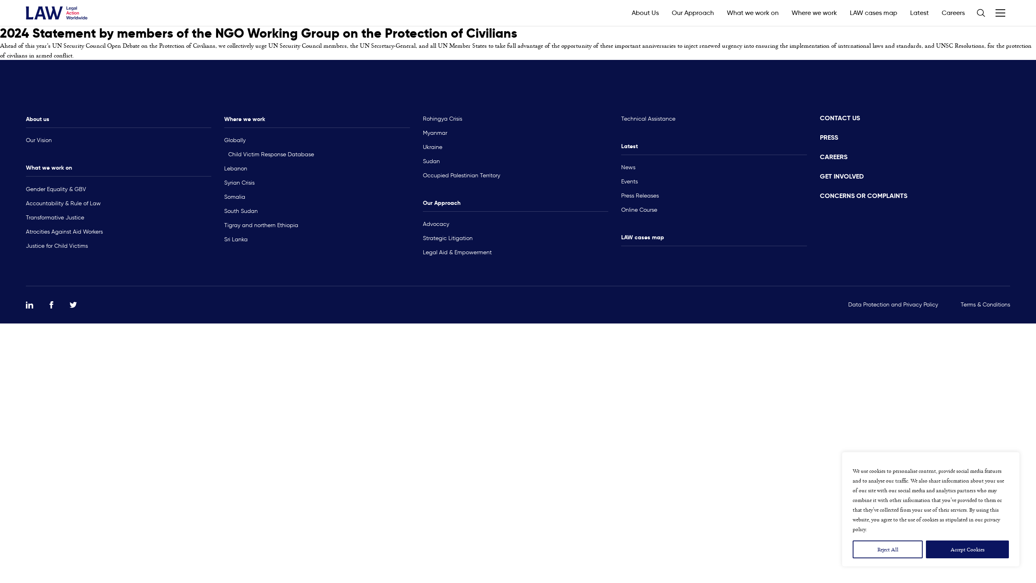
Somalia (234, 197)
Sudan (431, 161)
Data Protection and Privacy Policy (893, 304)
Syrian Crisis (239, 182)
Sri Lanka (236, 239)
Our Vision (39, 140)
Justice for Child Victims (57, 246)
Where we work (814, 13)
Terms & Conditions (985, 304)
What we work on (753, 13)
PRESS (829, 137)
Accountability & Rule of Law (63, 203)
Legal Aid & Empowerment (457, 252)
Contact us (840, 118)
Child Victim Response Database (271, 154)
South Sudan (241, 211)
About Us (645, 13)
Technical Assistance (648, 118)
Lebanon (235, 168)
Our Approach (693, 13)
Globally (235, 140)
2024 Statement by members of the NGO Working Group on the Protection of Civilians (258, 33)
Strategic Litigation (448, 238)
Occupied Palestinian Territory (461, 175)
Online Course (639, 209)
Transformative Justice (55, 217)
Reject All (887, 549)
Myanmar (435, 133)
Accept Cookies (968, 549)
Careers (953, 13)
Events (629, 181)
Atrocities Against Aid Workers (64, 231)
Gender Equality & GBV (56, 189)
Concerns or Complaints (863, 195)
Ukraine (432, 147)
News (628, 167)
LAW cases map (873, 13)
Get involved (842, 176)
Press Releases (640, 195)
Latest (919, 13)
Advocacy (436, 224)
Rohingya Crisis (442, 118)
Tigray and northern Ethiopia (261, 225)
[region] (931, 509)
